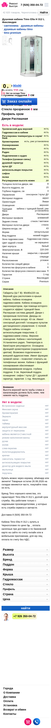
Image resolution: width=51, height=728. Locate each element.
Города (8, 688)
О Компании (11, 692)
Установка (10, 705)
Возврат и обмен (14, 709)
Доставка (9, 697)
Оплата (8, 701)
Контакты (9, 714)
